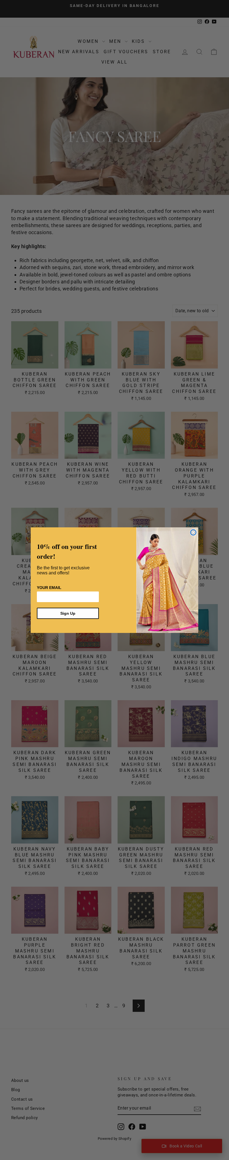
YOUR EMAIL (49, 587)
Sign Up (67, 613)
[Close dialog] (193, 532)
